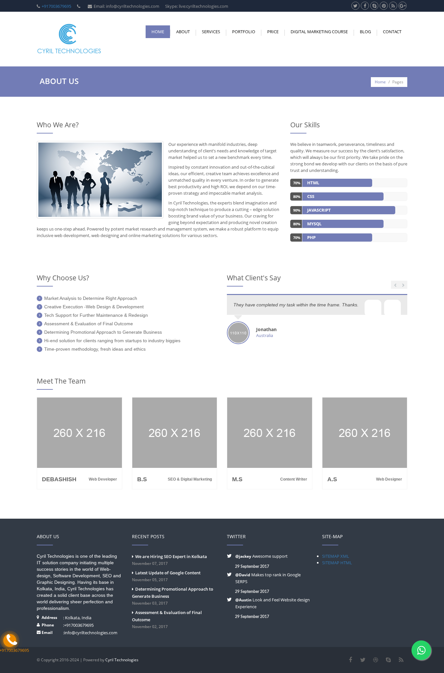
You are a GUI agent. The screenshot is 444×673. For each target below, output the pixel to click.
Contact (392, 32)
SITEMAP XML (335, 556)
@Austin (244, 600)
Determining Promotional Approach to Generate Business (103, 332)
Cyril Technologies (121, 660)
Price (273, 32)
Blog (365, 32)
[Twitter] (363, 659)
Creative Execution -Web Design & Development (94, 306)
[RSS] (401, 659)
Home (157, 32)
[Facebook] (350, 659)
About (183, 32)
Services (211, 32)
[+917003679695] (9, 640)
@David (242, 575)
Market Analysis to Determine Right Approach (90, 298)
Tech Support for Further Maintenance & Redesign (96, 315)
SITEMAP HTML (337, 563)
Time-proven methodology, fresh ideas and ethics (95, 349)
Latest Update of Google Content (166, 576)
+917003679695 (56, 6)
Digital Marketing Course (319, 32)
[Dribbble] (375, 659)
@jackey (243, 556)
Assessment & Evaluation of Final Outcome (88, 323)
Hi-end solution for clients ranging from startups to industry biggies (112, 340)
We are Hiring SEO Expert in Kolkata (169, 560)
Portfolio (243, 32)
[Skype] (388, 659)
